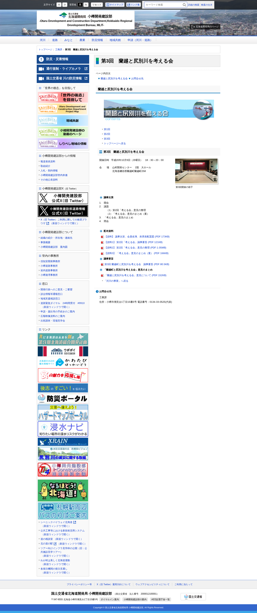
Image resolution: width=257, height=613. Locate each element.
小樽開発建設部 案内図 (54, 246)
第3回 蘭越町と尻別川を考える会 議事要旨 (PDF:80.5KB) (137, 264)
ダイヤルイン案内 (110, 599)
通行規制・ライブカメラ (67, 70)
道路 (55, 40)
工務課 (58, 49)
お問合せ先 (137, 78)
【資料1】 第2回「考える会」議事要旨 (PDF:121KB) (134, 242)
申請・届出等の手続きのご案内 (58, 311)
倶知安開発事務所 (50, 261)
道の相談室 (62, 539)
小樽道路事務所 (49, 265)
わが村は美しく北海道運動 (56, 562)
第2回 (107, 134)
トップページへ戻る (115, 143)
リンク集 (135, 4)
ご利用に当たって (183, 584)
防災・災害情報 (57, 59)
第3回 (107, 138)
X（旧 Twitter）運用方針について (114, 584)
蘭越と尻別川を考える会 (114, 78)
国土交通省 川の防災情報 (67, 79)
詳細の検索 (193, 5)
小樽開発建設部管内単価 (54, 175)
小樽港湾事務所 (49, 274)
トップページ (45, 49)
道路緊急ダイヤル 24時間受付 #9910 (63, 305)
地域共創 (115, 40)
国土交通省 (193, 596)
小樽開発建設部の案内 (135, 599)
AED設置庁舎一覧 (160, 599)
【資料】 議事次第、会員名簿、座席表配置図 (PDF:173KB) (137, 236)
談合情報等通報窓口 (52, 294)
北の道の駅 (64, 544)
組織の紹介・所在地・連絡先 (56, 237)
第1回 (107, 129)
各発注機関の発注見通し (56, 570)
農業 (82, 40)
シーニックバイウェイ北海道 (58, 524)
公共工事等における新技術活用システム (63, 532)
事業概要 (45, 242)
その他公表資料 (49, 179)
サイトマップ (116, 4)
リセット (96, 4)
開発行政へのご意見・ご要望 (56, 289)
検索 (184, 5)
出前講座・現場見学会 (53, 320)
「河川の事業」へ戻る (116, 280)
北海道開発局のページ (207, 26)
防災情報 (97, 40)
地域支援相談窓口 (50, 298)
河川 (42, 40)
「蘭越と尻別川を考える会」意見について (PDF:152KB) (135, 275)
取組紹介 (45, 166)
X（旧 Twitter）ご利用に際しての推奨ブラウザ (64, 221)
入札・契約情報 (49, 170)
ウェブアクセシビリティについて (152, 584)
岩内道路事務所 (49, 270)
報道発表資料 (48, 161)
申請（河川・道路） (140, 40)
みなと (68, 40)
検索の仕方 (206, 5)
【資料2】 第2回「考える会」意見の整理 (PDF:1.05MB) (135, 247)
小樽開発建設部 (85, 20)
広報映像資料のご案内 (53, 316)
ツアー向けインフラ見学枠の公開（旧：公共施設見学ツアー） (64, 552)
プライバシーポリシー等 (79, 584)
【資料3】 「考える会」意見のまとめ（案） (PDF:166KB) (137, 253)
